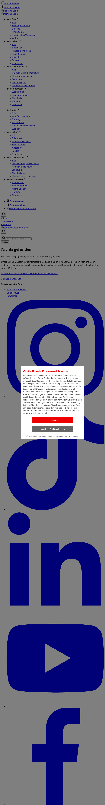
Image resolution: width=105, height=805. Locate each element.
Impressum (73, 436)
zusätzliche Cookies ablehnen (52, 429)
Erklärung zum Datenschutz (44, 388)
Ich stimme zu (52, 420)
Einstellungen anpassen (36, 436)
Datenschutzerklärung (57, 436)
